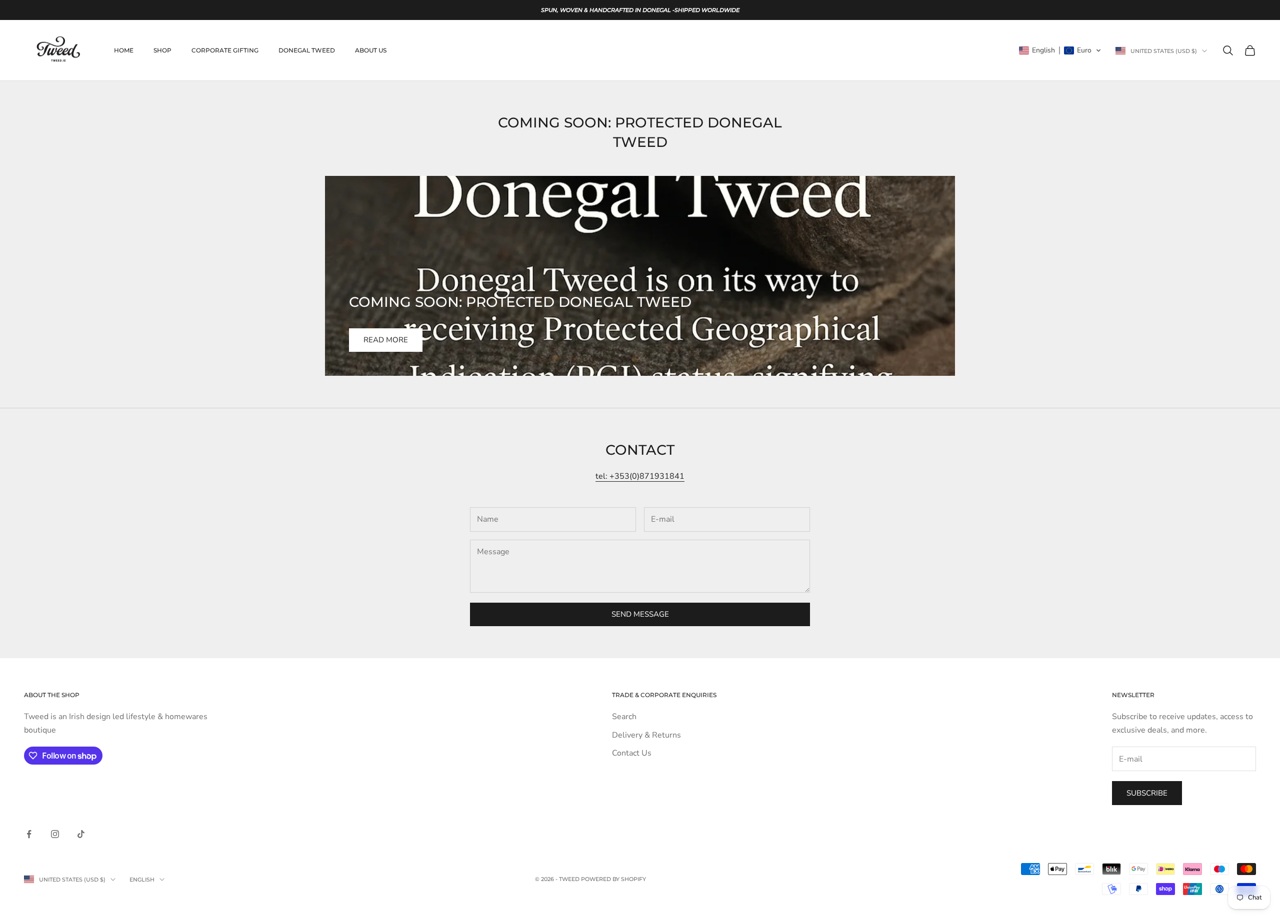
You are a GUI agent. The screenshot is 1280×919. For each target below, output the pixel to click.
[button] (1060, 50)
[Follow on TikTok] (81, 834)
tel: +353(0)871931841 (640, 476)
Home (124, 50)
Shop (163, 50)
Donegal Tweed (306, 50)
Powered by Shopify (613, 879)
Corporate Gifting (225, 50)
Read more (386, 340)
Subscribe (1147, 793)
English (142, 879)
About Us (370, 50)
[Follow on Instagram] (55, 834)
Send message (640, 614)
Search (624, 716)
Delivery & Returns (646, 735)
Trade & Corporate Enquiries (664, 695)
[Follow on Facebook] (29, 834)
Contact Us (632, 753)
